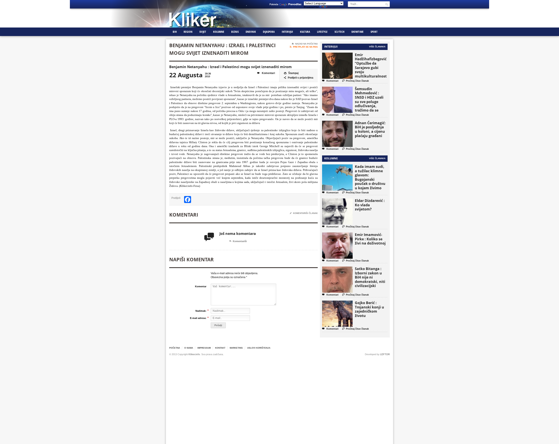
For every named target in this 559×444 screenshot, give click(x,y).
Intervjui (287, 32)
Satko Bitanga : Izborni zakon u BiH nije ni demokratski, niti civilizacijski (370, 277)
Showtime (357, 32)
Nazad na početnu (305, 44)
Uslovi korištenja (258, 348)
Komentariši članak (304, 213)
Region (188, 32)
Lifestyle (322, 32)
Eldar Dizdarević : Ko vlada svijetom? (370, 205)
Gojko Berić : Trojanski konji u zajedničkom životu (369, 309)
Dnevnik (251, 32)
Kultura (305, 32)
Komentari (266, 73)
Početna (174, 348)
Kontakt (220, 348)
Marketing (236, 348)
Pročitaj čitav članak (355, 80)
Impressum (204, 348)
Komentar (200, 286)
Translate (334, 7)
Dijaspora (269, 32)
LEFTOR (385, 354)
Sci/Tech (339, 32)
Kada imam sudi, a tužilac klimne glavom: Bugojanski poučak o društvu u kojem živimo (370, 177)
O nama (188, 348)
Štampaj (291, 73)
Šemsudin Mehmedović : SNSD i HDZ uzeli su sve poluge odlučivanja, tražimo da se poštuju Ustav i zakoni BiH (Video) (370, 103)
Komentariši (238, 241)
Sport (374, 32)
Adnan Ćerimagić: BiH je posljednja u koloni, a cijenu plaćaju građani (370, 129)
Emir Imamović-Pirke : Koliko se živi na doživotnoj (370, 239)
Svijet (202, 32)
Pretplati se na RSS (304, 47)
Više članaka (377, 46)
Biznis (235, 32)
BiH (175, 32)
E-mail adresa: (198, 318)
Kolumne (218, 32)
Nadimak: (200, 310)
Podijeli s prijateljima (298, 77)
